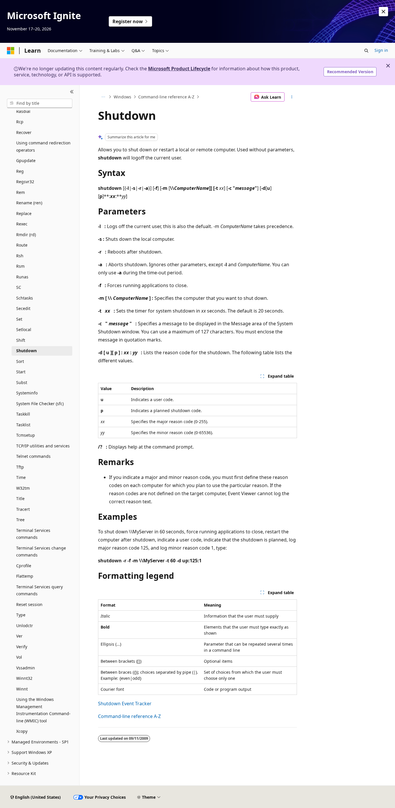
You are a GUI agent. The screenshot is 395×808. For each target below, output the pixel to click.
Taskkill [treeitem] (23, 414)
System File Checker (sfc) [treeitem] (40, 403)
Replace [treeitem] (24, 213)
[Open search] (366, 50)
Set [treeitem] (19, 319)
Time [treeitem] (21, 477)
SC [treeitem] (18, 287)
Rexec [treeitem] (21, 224)
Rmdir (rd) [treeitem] (26, 234)
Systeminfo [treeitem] (27, 393)
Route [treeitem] (21, 245)
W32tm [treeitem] (23, 488)
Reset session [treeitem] (29, 604)
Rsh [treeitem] (19, 255)
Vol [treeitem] (19, 657)
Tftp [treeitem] (20, 467)
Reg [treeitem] (20, 171)
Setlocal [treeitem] (23, 329)
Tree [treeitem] (20, 519)
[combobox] (39, 103)
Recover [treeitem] (24, 132)
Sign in (381, 50)
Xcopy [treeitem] (21, 731)
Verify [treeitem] (21, 646)
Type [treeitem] (20, 615)
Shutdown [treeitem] (26, 350)
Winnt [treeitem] (22, 689)
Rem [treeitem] (20, 192)
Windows (122, 97)
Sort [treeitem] (20, 361)
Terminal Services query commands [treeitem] (39, 590)
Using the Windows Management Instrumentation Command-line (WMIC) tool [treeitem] (43, 710)
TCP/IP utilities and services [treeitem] (43, 446)
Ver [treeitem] (19, 636)
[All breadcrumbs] (103, 97)
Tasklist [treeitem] (23, 424)
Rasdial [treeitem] (23, 111)
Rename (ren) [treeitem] (29, 202)
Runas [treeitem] (22, 277)
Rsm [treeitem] (20, 266)
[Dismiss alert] (383, 11)
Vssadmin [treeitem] (25, 668)
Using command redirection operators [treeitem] (43, 146)
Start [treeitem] (20, 371)
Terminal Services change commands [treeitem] (41, 551)
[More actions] (292, 97)
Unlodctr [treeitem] (24, 625)
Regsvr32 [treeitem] (25, 181)
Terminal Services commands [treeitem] (33, 534)
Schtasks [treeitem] (24, 298)
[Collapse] (72, 92)
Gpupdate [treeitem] (26, 160)
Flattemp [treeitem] (24, 576)
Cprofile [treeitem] (23, 565)
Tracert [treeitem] (23, 509)
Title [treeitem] (20, 498)
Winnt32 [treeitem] (24, 678)
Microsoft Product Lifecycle (179, 68)
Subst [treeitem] (21, 382)
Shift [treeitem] (20, 340)
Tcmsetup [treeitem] (25, 435)
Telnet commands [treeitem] (33, 456)
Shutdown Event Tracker (125, 703)
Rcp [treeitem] (19, 121)
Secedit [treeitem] (23, 308)
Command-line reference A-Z (166, 97)
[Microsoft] (10, 50)
